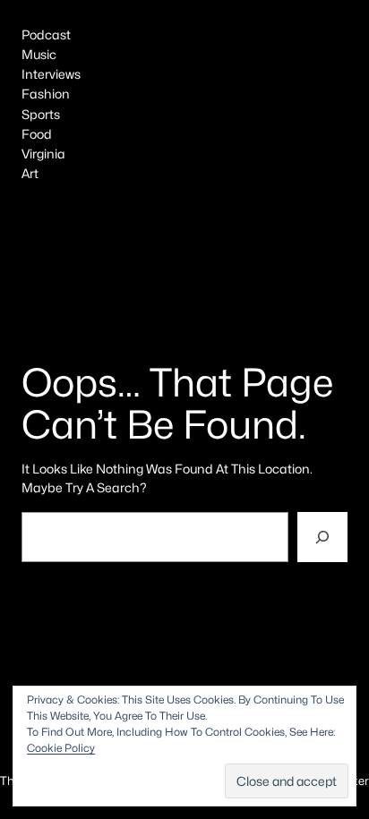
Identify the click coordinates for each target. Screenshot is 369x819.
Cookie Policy (61, 748)
